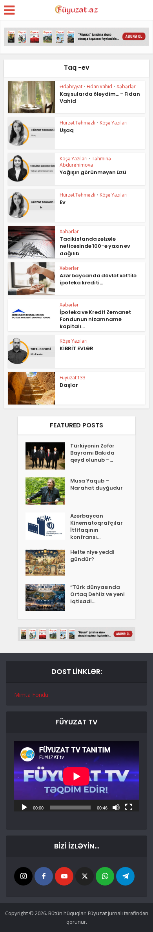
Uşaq (67, 130)
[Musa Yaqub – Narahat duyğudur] (48, 491)
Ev (63, 202)
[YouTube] (64, 876)
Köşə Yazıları (114, 122)
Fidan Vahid (99, 86)
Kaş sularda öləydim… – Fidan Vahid (100, 97)
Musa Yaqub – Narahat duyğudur (96, 484)
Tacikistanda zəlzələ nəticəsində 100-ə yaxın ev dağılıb (95, 246)
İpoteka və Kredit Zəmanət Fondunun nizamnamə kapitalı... (95, 319)
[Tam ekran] (129, 807)
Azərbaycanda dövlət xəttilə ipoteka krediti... (98, 279)
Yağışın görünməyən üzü (93, 172)
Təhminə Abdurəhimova (85, 161)
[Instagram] (23, 876)
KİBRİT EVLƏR (76, 348)
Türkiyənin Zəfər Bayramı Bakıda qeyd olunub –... (92, 453)
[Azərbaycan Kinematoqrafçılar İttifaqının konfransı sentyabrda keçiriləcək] (48, 526)
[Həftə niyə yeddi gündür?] (48, 562)
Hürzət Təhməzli (77, 122)
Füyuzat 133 (73, 377)
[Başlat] (24, 807)
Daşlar (69, 385)
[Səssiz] (116, 807)
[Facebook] (44, 876)
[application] (76, 776)
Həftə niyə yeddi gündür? (92, 556)
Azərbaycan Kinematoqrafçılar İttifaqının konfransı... (96, 526)
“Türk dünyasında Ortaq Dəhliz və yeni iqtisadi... (97, 594)
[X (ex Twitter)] (84, 876)
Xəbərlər (126, 86)
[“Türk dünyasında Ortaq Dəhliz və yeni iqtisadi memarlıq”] (48, 597)
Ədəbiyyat (71, 86)
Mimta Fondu (31, 694)
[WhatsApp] (105, 876)
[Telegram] (125, 876)
